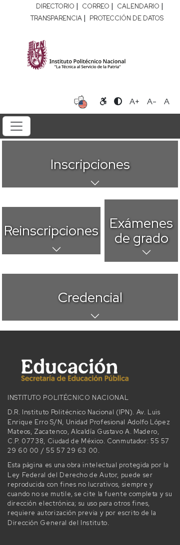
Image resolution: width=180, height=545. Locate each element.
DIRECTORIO (55, 6)
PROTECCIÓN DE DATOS (127, 18)
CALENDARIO (138, 6)
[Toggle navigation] (16, 126)
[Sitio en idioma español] (81, 100)
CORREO (96, 6)
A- (151, 101)
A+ (135, 101)
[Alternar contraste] (118, 102)
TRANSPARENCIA (56, 18)
